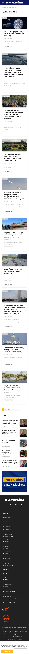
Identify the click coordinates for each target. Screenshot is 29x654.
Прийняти (7, 651)
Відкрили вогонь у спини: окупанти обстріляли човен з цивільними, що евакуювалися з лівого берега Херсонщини (14, 310)
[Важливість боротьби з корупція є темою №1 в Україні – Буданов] (23, 433)
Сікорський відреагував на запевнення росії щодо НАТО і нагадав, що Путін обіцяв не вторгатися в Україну (10, 464)
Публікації (6, 518)
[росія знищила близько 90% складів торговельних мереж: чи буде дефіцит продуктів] (23, 443)
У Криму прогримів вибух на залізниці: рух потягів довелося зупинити (13, 235)
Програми (6, 526)
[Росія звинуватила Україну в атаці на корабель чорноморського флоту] (14, 339)
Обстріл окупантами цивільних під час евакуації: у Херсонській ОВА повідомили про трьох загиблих (14, 114)
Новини (5, 178)
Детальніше (8, 46)
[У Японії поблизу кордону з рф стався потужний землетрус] (14, 260)
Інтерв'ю (6, 569)
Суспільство (6, 96)
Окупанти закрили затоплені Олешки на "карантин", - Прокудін (13, 388)
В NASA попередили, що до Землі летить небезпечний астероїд (14, 34)
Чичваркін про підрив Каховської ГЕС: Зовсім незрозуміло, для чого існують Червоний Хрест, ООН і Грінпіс (13, 72)
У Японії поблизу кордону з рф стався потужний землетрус (14, 271)
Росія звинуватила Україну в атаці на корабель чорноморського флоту (14, 350)
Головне (5, 53)
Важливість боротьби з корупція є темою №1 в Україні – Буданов (9, 432)
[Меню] (3, 2)
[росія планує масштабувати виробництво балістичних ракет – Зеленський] (23, 453)
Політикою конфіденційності (20, 647)
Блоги (5, 522)
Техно (4, 17)
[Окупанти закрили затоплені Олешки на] (14, 377)
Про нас (5, 573)
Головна (4, 7)
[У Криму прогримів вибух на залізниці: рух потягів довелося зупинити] (14, 224)
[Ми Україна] (14, 2)
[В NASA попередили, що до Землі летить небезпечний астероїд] (14, 23)
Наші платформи (9, 602)
